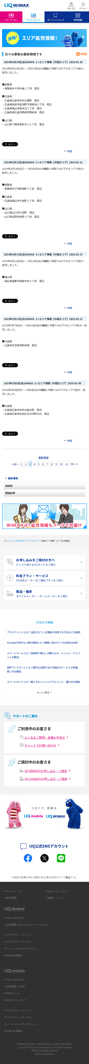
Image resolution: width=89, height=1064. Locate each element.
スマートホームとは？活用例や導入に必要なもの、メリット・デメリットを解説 (43, 655)
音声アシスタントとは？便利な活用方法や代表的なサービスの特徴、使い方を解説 (43, 669)
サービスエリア (32, 540)
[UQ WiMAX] (16, 5)
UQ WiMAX (19, 540)
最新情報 (43, 457)
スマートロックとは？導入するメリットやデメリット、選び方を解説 (43, 681)
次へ (73, 464)
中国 (69, 151)
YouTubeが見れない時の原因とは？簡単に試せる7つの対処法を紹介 (43, 642)
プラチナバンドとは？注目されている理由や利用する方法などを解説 (43, 632)
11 (67, 464)
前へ (16, 464)
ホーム (10, 540)
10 (61, 464)
